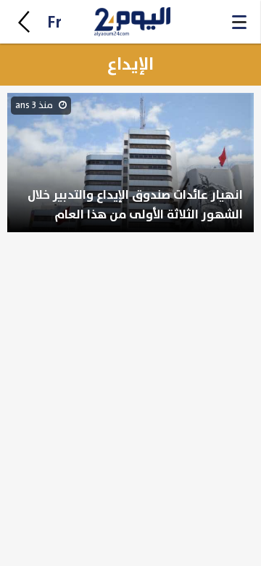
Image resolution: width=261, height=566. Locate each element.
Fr (54, 22)
